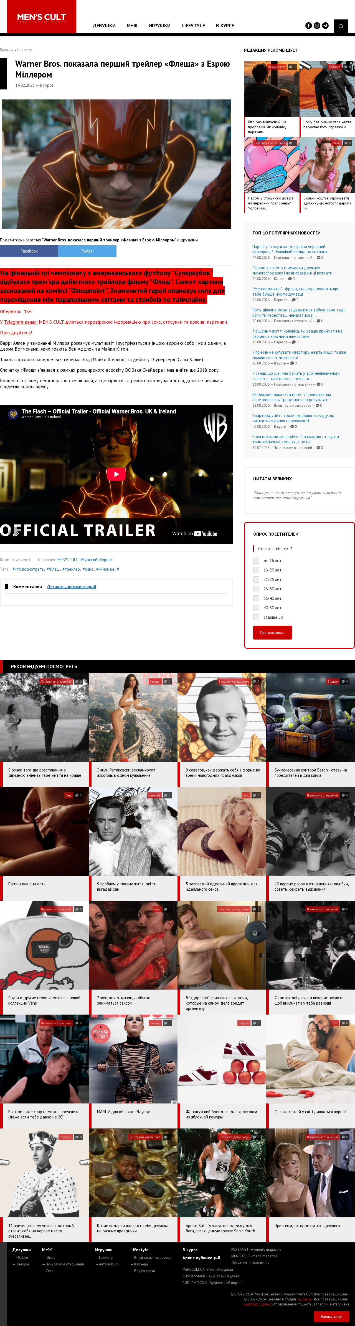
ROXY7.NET (256, 1249)
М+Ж (132, 25)
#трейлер (71, 569)
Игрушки (160, 25)
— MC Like (20, 1257)
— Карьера (139, 1264)
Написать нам (332, 1316)
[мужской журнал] (41, 18)
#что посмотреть (28, 569)
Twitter (87, 251)
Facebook (29, 251)
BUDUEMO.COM (212, 1282)
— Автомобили (107, 1264)
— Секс (47, 1270)
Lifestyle (193, 25)
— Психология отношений (63, 1264)
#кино (88, 569)
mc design (305, 1299)
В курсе (225, 25)
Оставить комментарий (71, 586)
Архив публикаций (201, 1257)
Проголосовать (272, 632)
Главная (7, 50)
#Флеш (53, 569)
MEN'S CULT (254, 1256)
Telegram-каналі (20, 322)
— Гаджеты (104, 1257)
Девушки (104, 25)
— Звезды (20, 1264)
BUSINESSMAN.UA (210, 1276)
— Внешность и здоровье (150, 1257)
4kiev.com (250, 1262)
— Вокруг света (142, 1270)
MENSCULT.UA (207, 1269)
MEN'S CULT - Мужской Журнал (85, 559)
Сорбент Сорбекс (258, 1304)
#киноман (105, 569)
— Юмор (48, 1257)
